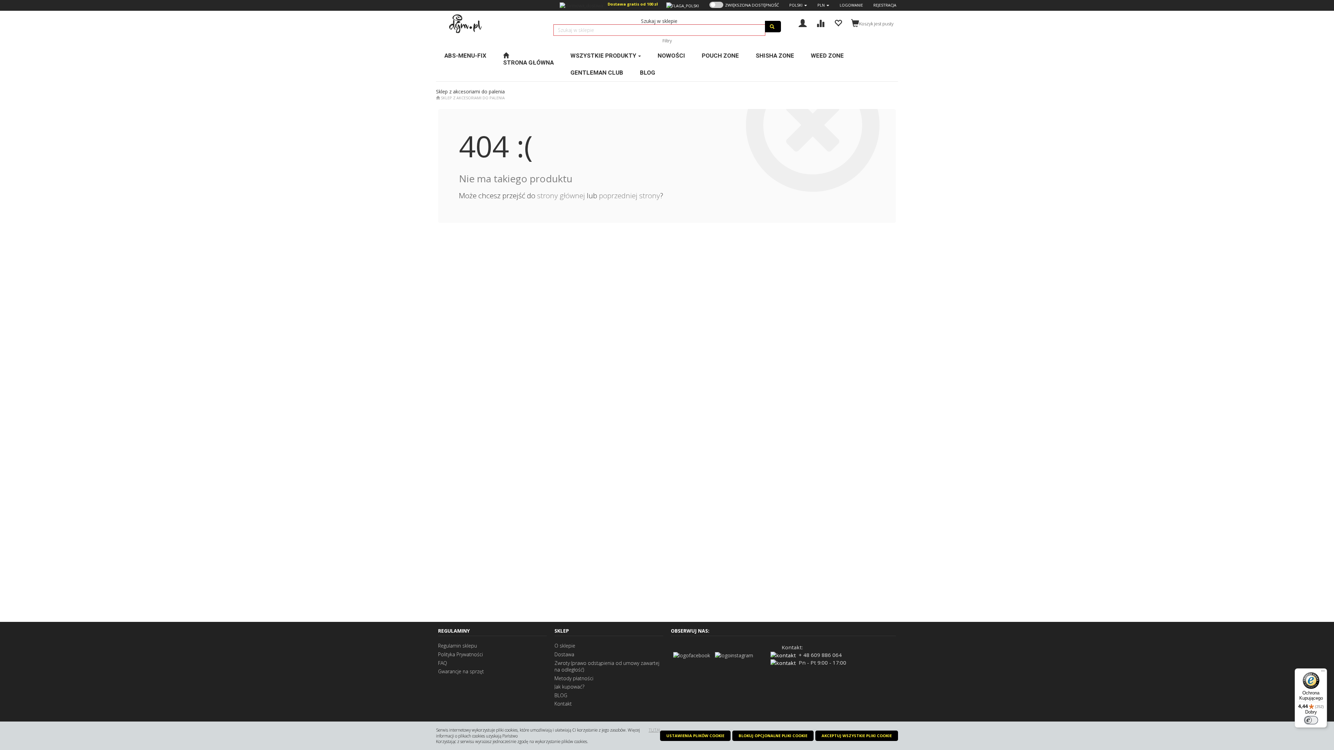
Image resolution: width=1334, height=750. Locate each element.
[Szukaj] (773, 26)
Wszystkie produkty (603, 55)
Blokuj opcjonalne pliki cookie (773, 735)
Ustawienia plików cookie (695, 735)
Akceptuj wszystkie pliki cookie (857, 735)
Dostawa (564, 654)
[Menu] (1323, 672)
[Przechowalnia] (838, 22)
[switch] (1311, 720)
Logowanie (851, 5)
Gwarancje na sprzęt (461, 671)
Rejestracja (884, 5)
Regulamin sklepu (457, 645)
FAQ (442, 663)
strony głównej (561, 195)
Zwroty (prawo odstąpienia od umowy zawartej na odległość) (606, 666)
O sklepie (564, 645)
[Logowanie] (802, 22)
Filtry (667, 41)
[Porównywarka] (820, 22)
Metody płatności (573, 678)
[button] (798, 5)
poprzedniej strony (629, 195)
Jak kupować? (569, 686)
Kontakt (563, 703)
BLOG (560, 695)
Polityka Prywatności (460, 654)
